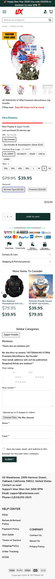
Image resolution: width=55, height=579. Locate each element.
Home (4, 26)
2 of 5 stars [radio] (22, 372)
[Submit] (50, 20)
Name (5, 423)
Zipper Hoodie (16, 26)
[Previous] (6, 57)
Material (6, 184)
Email (5, 436)
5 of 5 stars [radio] (9, 382)
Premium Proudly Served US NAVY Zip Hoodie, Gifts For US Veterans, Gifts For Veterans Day (40, 302)
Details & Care (10, 254)
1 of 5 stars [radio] (7, 372)
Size (4, 164)
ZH (3, 135)
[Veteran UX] (19, 12)
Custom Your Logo (11, 149)
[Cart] (51, 11)
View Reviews (9, 117)
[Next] (48, 57)
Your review (8, 387)
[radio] (9, 139)
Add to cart (32, 216)
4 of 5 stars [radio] (29, 377)
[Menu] (4, 12)
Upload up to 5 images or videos (19, 412)
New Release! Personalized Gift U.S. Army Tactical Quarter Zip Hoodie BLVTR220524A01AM (12, 302)
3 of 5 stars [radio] (9, 377)
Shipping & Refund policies (16, 261)
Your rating (7, 368)
